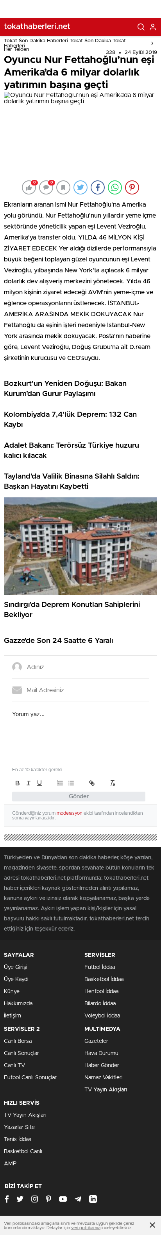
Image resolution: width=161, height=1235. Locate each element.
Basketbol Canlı (23, 1151)
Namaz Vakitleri (103, 1077)
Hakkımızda (18, 1003)
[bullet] (71, 783)
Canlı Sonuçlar (21, 1053)
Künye (12, 991)
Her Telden (16, 49)
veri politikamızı (85, 1228)
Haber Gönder (101, 1065)
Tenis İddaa (17, 1139)
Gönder (79, 796)
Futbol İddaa (99, 967)
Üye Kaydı (16, 979)
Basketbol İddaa (103, 979)
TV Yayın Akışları (105, 1090)
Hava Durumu (101, 1053)
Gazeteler (96, 1041)
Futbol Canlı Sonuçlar (30, 1077)
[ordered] (60, 783)
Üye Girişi (15, 967)
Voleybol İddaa (102, 1016)
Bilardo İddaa (100, 1003)
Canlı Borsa (18, 1041)
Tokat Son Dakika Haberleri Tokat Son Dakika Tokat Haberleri (65, 43)
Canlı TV (14, 1065)
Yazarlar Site (19, 1127)
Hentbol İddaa (101, 991)
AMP (10, 1164)
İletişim (12, 1016)
